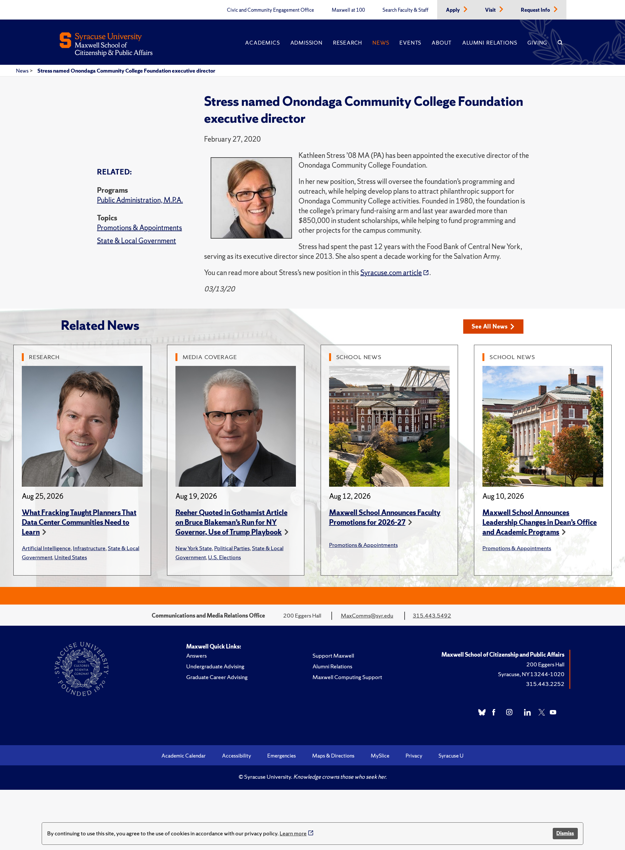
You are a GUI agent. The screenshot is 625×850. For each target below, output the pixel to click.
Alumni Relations (489, 42)
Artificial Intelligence (46, 548)
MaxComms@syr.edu (367, 615)
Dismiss (565, 833)
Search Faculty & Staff (405, 10)
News (380, 42)
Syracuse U (451, 755)
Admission (306, 42)
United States (70, 557)
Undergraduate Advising (215, 666)
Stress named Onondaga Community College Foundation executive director (126, 70)
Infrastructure (89, 548)
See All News (490, 326)
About (442, 42)
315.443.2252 (545, 684)
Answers (196, 655)
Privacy (414, 755)
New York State (193, 548)
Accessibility (236, 755)
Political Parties (232, 548)
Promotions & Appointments (139, 227)
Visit (491, 10)
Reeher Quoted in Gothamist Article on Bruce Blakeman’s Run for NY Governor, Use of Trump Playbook (231, 522)
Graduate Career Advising (217, 677)
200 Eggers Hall (545, 664)
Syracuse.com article (391, 272)
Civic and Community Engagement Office (270, 10)
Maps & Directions (333, 755)
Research (347, 42)
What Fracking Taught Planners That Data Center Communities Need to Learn (79, 522)
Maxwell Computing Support (347, 677)
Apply (453, 10)
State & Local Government (136, 240)
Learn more (293, 833)
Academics (262, 42)
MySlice (380, 755)
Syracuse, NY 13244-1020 (531, 674)
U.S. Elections (224, 557)
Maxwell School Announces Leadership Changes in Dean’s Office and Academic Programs (539, 522)
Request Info (536, 10)
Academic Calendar (183, 755)
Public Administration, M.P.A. (140, 200)
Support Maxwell (333, 655)
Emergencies (281, 755)
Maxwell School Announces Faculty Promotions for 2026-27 (384, 517)
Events (410, 42)
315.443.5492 (432, 615)
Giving (537, 42)
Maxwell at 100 (348, 10)
